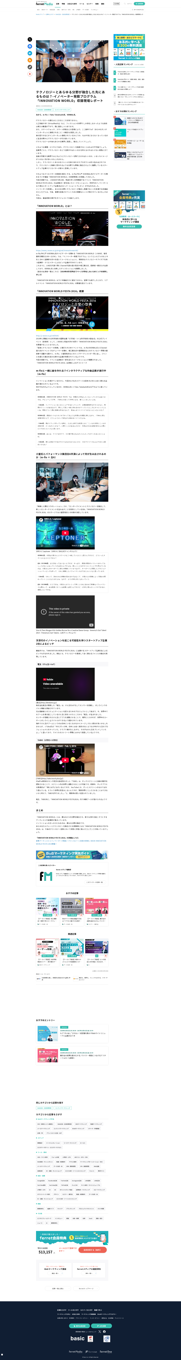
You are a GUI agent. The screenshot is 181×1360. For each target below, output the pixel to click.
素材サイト (101, 1171)
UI (49, 1190)
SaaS (90, 1218)
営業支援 (39, 1171)
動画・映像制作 (60, 1162)
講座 (102, 4)
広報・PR (40, 1133)
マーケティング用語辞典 (88, 1314)
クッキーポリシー (95, 1318)
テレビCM (74, 1185)
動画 (97, 4)
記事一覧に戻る (58, 1288)
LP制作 (78, 9)
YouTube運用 (41, 1185)
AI (96, 956)
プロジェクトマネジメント (86, 1208)
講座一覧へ (55, 1273)
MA (73, 9)
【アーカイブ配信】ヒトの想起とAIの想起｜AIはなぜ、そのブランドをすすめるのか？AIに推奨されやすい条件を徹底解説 (96, 960)
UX (55, 1190)
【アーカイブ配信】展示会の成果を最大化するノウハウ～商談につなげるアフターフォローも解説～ (96, 920)
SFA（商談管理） (85, 1166)
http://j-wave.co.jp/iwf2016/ (47, 335)
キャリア (60, 1208)
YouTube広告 (53, 1185)
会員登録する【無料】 (93, 1250)
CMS (58, 9)
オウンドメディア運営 (66, 1190)
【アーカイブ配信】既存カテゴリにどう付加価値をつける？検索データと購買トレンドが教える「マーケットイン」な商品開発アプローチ (72, 960)
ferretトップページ (86, 1288)
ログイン (129, 3)
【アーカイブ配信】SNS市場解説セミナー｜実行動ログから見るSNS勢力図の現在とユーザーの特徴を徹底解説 (47, 960)
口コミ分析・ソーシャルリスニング (75, 1171)
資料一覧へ (89, 1273)
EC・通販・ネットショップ (54, 1171)
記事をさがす (61, 1310)
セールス (82, 1143)
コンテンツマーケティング (62, 110)
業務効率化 (40, 1208)
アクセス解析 (72, 1162)
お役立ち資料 (72, 4)
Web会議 (96, 1166)
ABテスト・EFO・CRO (81, 1157)
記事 (57, 4)
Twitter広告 (64, 1181)
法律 (84, 1218)
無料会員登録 (80, 1326)
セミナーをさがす (86, 1310)
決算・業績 (76, 1218)
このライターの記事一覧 (94, 882)
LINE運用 (87, 1181)
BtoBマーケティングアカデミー (107, 1314)
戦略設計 (39, 1143)
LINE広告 (97, 1181)
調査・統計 (99, 1218)
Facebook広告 (52, 1181)
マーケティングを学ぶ (63, 1314)
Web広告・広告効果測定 (44, 110)
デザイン (56, 1194)
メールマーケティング (43, 1128)
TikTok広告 (64, 1185)
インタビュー (94, 9)
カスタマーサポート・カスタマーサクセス (49, 1147)
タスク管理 (101, 1208)
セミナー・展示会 (96, 915)
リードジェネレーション (53, 1143)
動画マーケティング (96, 1124)
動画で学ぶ (98, 1310)
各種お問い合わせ (62, 1318)
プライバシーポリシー (82, 1318)
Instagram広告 (76, 1181)
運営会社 (104, 1318)
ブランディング (70, 1208)
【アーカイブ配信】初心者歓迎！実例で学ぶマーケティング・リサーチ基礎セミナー (47, 920)
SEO (38, 9)
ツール (81, 4)
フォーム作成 (55, 1157)
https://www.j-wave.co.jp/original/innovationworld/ (57, 250)
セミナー (90, 4)
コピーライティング (99, 1190)
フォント (91, 1171)
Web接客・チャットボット (45, 1162)
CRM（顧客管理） (71, 1166)
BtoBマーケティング (78, 1128)
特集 (63, 4)
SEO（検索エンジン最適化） (45, 1124)
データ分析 (85, 9)
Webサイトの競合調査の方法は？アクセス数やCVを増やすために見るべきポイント (71, 920)
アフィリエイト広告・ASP (54, 1133)
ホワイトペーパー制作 (43, 1194)
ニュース (39, 1223)
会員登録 (140, 4)
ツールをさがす (73, 1310)
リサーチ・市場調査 (93, 1128)
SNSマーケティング (48, 956)
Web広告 (52, 9)
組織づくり (50, 1208)
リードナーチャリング (70, 1143)
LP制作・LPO (67, 1157)
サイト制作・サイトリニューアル (90, 1185)
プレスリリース (119, 1318)
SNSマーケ (45, 9)
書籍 (67, 1218)
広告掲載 (116, 4)
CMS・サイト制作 (42, 1157)
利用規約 (71, 1318)
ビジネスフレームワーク (44, 1218)
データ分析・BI (47, 915)
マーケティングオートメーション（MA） (91, 1162)
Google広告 (41, 1181)
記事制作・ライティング (83, 1190)
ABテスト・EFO (66, 9)
